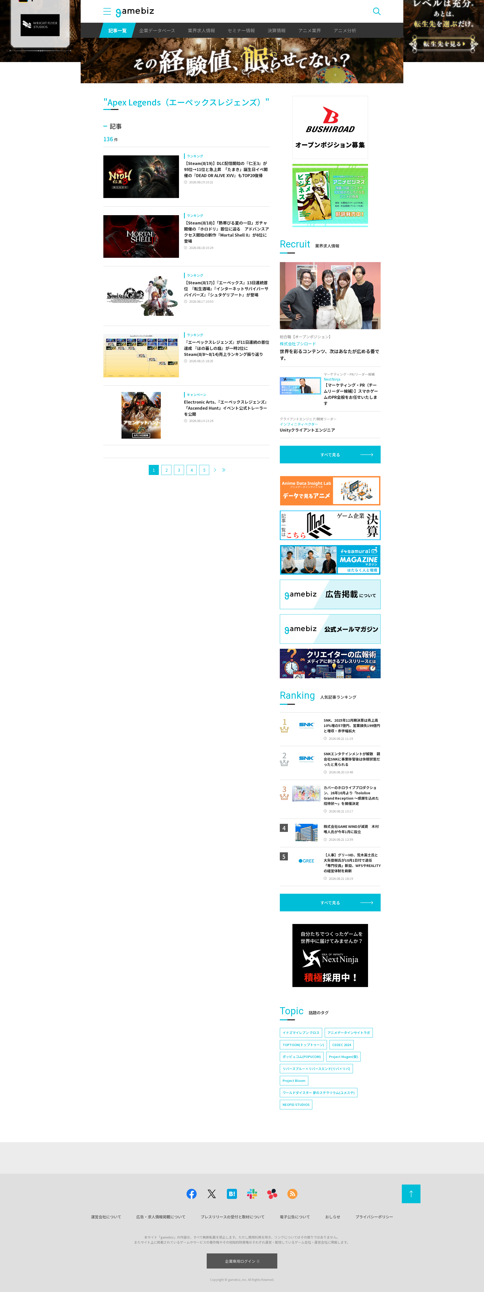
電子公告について (295, 1216)
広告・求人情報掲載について (161, 1216)
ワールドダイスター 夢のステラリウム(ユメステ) (319, 1092)
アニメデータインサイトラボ (348, 1032)
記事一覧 (117, 30)
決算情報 (276, 30)
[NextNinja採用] (330, 955)
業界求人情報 (201, 30)
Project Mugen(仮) (343, 1056)
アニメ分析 (345, 30)
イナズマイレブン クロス (301, 1032)
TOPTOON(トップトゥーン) (303, 1044)
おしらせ (332, 1216)
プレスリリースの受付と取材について (233, 1216)
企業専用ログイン (240, 1261)
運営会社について (106, 1216)
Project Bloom (294, 1080)
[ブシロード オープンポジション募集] (330, 127)
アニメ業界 (309, 30)
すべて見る (330, 455)
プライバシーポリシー (374, 1216)
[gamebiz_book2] (330, 195)
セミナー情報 (241, 30)
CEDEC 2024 (341, 1044)
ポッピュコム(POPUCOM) (302, 1056)
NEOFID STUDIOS (296, 1104)
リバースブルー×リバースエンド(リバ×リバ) (316, 1068)
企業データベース (157, 30)
